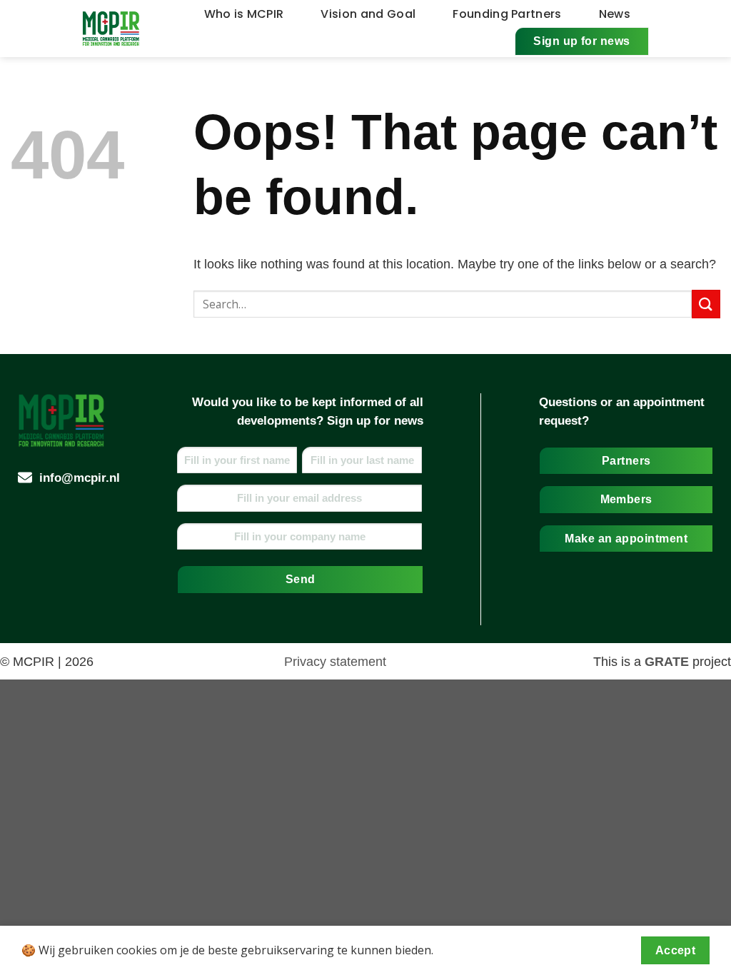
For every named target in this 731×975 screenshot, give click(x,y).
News (614, 14)
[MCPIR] (111, 29)
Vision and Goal (368, 14)
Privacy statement (335, 662)
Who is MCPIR (244, 14)
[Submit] (706, 304)
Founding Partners (507, 14)
